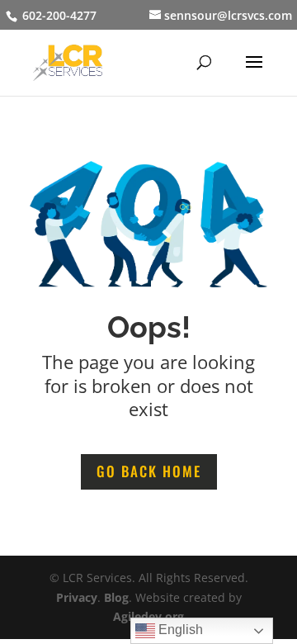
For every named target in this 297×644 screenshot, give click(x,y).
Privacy (76, 597)
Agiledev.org (148, 616)
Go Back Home (149, 471)
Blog (116, 597)
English (179, 630)
